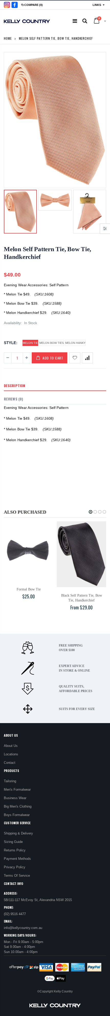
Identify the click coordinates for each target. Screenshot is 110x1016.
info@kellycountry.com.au (23, 928)
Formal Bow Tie (29, 589)
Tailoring (10, 781)
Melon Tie (30, 342)
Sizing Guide (13, 842)
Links (97, 4)
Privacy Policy (14, 867)
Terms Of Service (17, 875)
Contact (9, 763)
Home (8, 38)
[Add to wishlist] (74, 357)
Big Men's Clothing (17, 806)
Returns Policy (15, 850)
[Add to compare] (87, 357)
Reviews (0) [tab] (13, 398)
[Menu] (75, 21)
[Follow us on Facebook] (15, 5)
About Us (11, 746)
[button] (90, 512)
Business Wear (15, 798)
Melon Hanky (75, 342)
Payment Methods (17, 859)
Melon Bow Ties (51, 342)
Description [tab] (14, 385)
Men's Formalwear (17, 789)
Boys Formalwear (17, 815)
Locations (11, 754)
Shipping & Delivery (18, 833)
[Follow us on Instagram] (7, 5)
